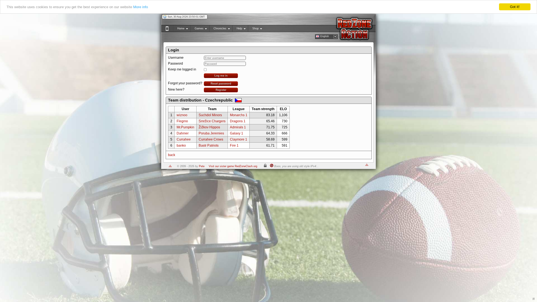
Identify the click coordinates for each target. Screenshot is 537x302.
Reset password (221, 83)
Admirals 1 (238, 127)
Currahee (184, 139)
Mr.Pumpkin (185, 127)
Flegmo (182, 121)
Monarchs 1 (238, 115)
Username (176, 57)
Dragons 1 (237, 121)
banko (181, 145)
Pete (202, 166)
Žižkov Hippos (209, 127)
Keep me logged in (182, 69)
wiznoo (182, 115)
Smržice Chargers (212, 121)
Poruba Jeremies (211, 133)
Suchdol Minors (210, 115)
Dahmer (183, 133)
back (171, 155)
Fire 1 (234, 145)
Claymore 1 (238, 139)
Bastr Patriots (209, 145)
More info (140, 7)
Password (175, 63)
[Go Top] (170, 166)
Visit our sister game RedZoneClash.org (233, 166)
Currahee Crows (211, 139)
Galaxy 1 (236, 133)
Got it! (515, 7)
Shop (253, 29)
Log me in (221, 75)
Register (221, 89)
